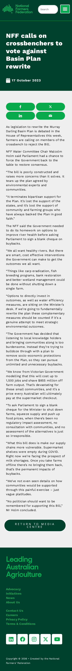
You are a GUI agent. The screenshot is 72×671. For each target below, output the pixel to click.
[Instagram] (34, 639)
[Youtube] (57, 639)
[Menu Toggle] (65, 9)
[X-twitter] (45, 639)
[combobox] (48, 9)
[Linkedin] (11, 639)
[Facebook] (22, 639)
